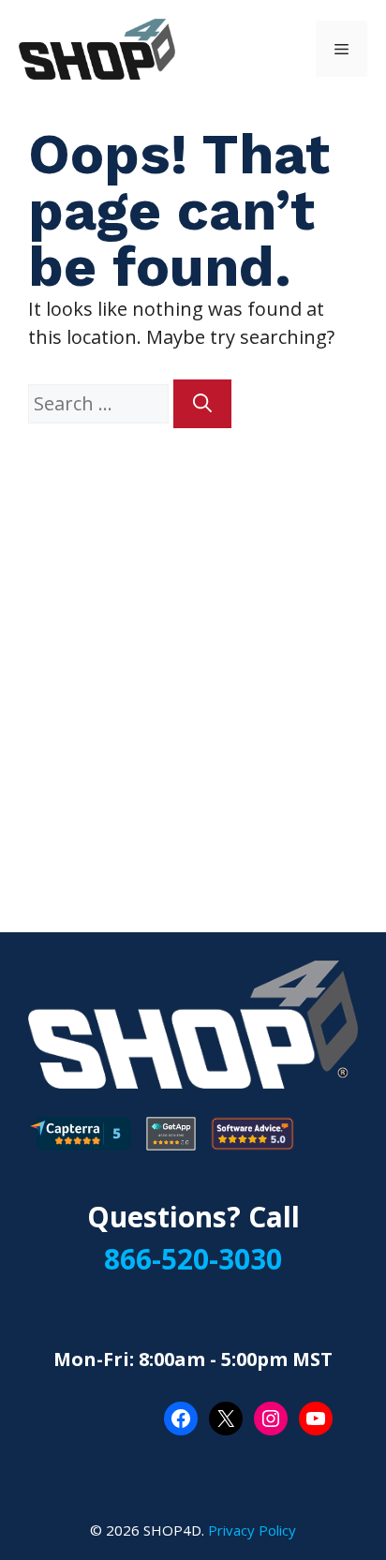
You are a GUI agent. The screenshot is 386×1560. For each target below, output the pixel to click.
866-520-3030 (193, 1259)
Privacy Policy (252, 1530)
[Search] (202, 403)
